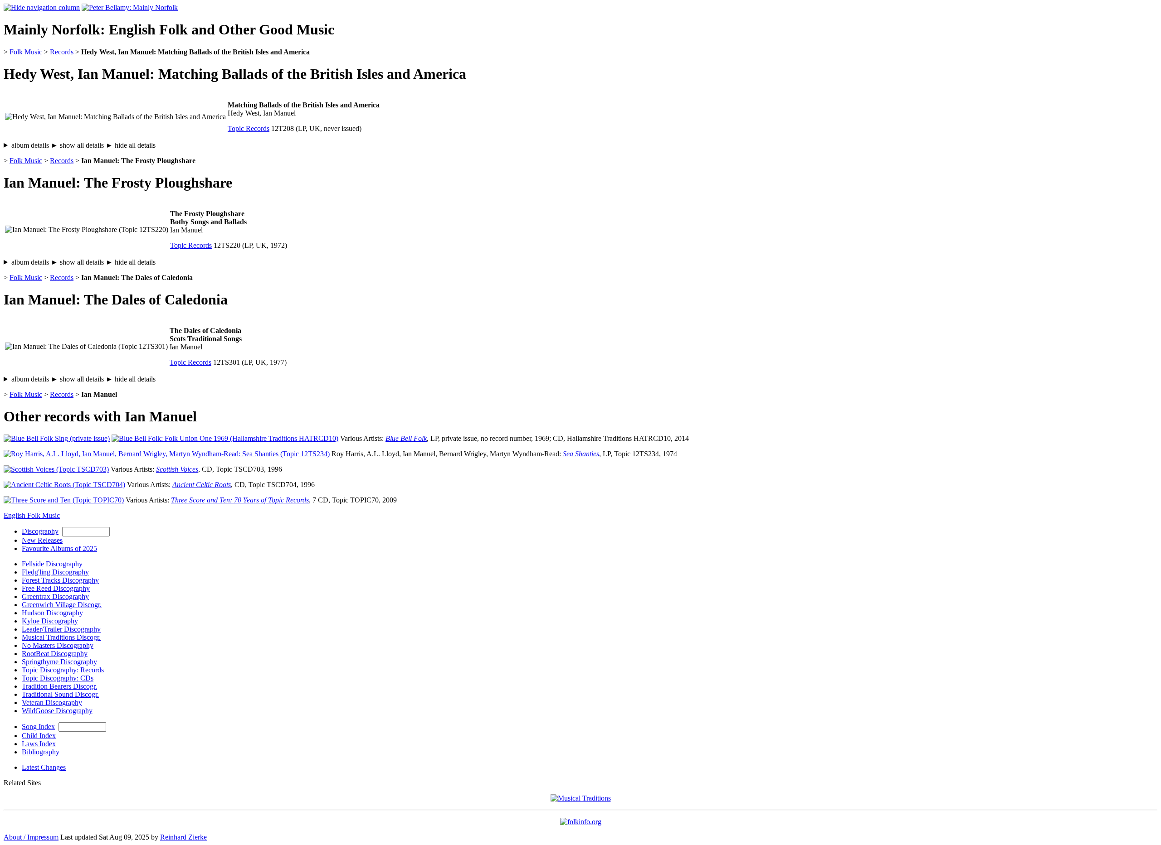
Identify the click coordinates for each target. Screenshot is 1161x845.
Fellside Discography (52, 564)
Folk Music (26, 52)
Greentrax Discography (55, 596)
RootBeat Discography (55, 653)
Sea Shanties (581, 454)
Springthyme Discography (59, 662)
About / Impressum (31, 837)
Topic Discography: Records (63, 670)
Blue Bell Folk (406, 438)
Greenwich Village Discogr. (62, 604)
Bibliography (40, 752)
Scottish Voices (177, 469)
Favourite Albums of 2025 (59, 548)
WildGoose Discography (57, 711)
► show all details (77, 145)
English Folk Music (32, 515)
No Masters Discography (57, 645)
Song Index (38, 726)
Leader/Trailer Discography (61, 629)
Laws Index (39, 744)
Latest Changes (44, 767)
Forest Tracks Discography (60, 580)
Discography (40, 531)
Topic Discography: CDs (57, 678)
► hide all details (131, 145)
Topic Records (248, 128)
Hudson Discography (52, 613)
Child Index (39, 735)
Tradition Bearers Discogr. (59, 686)
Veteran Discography (52, 702)
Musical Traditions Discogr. (61, 637)
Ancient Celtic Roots (201, 484)
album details (83, 145)
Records (61, 52)
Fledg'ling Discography (55, 572)
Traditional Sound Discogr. (60, 694)
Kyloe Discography (50, 621)
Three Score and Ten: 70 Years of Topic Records (240, 500)
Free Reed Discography (56, 588)
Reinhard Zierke (183, 837)
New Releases (42, 540)
